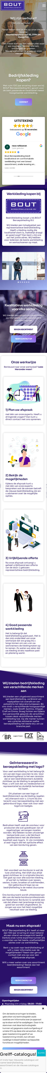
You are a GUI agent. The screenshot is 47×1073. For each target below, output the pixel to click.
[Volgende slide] (43, 266)
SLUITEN (41, 1053)
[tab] (18, 282)
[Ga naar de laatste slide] (4, 266)
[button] (43, 1008)
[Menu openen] (44, 5)
